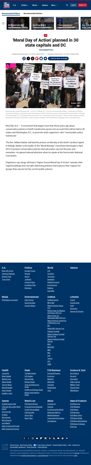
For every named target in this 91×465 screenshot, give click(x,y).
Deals (27, 370)
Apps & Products (78, 400)
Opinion (45, 5)
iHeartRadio (67, 438)
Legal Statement (42, 455)
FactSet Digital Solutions (29, 455)
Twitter (28, 58)
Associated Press (46, 50)
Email (45, 58)
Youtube (37, 438)
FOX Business (54, 370)
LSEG (75, 455)
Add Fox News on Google (59, 58)
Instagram (32, 438)
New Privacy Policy (26, 445)
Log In (73, 5)
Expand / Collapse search (67, 5)
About (50, 400)
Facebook (24, 58)
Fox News (6, 5)
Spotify (62, 438)
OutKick (51, 297)
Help (69, 445)
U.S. (14, 5)
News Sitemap (31, 447)
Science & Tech (77, 370)
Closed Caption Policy (60, 445)
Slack (50, 438)
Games (5, 400)
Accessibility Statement (18, 447)
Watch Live (30, 400)
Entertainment (32, 297)
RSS (54, 438)
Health (5, 370)
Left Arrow (3, 23)
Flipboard (37, 58)
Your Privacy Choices (44, 445)
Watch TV (82, 5)
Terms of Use (14, 445)
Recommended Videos (11, 13)
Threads (32, 58)
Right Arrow (86, 23)
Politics (24, 5)
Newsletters (58, 438)
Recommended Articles (33, 13)
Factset (76, 453)
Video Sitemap (42, 447)
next (81, 85)
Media (5, 297)
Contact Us (76, 445)
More (53, 5)
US (46, 35)
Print (41, 58)
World (34, 5)
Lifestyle (74, 297)
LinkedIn (45, 438)
